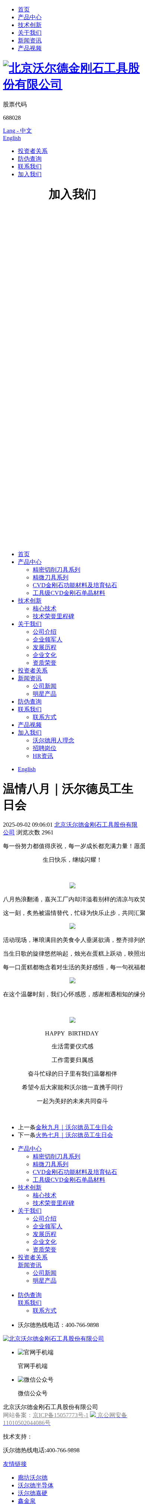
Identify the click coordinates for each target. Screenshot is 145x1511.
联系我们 (30, 166)
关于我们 (30, 33)
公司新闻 (45, 686)
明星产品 (45, 694)
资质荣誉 (45, 663)
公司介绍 (45, 632)
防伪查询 (30, 159)
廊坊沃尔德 (33, 1477)
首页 (24, 9)
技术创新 (30, 25)
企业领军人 (47, 639)
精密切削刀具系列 (56, 569)
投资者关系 (33, 151)
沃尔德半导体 (36, 1485)
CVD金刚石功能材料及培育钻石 (75, 585)
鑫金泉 (27, 1501)
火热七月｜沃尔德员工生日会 (74, 1135)
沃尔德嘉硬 (33, 1493)
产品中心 (30, 17)
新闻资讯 (30, 40)
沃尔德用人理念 (53, 740)
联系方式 (45, 717)
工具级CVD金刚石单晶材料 (69, 593)
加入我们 (30, 174)
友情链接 (15, 1464)
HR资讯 (43, 756)
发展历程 (45, 647)
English (12, 138)
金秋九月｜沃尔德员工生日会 (74, 1127)
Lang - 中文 (17, 130)
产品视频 (30, 48)
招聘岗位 (45, 748)
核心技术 (45, 608)
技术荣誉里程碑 (53, 616)
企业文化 (45, 655)
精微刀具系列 (50, 577)
